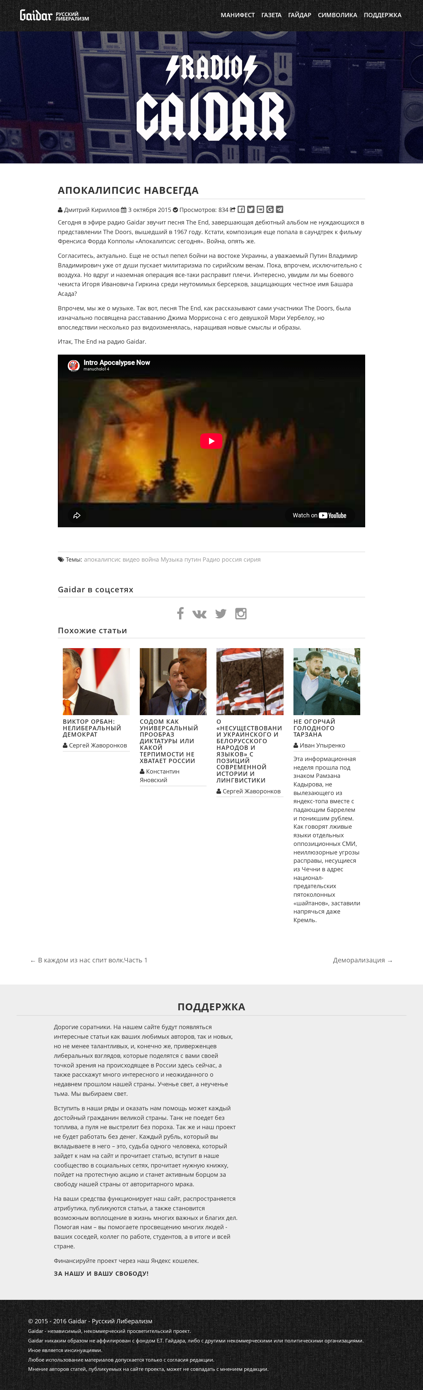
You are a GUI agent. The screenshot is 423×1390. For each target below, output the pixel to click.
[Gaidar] (53, 15)
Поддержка (383, 15)
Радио (211, 559)
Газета (271, 15)
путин (192, 559)
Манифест (238, 15)
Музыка (172, 559)
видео (131, 559)
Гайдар (299, 15)
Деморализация (363, 960)
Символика (337, 15)
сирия (252, 559)
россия (232, 559)
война (150, 559)
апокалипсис (102, 559)
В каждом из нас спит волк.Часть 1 (89, 960)
